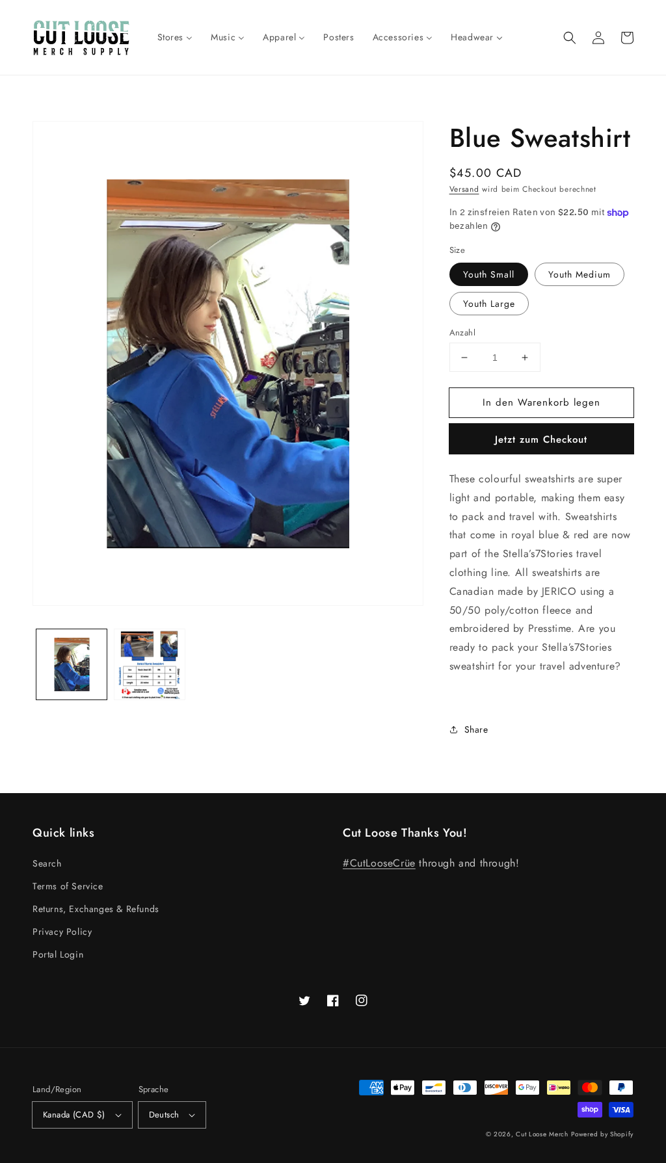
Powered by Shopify (602, 1134)
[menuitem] (175, 37)
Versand (464, 189)
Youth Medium (579, 274)
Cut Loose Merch (542, 1134)
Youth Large (489, 303)
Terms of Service (68, 886)
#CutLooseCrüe (379, 863)
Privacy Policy (62, 931)
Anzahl (462, 332)
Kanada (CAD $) (74, 1114)
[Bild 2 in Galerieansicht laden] (149, 664)
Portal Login (58, 954)
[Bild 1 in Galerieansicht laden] (71, 664)
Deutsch (164, 1114)
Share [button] (476, 729)
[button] (569, 37)
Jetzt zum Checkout (541, 439)
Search (47, 863)
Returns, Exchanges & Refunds (96, 908)
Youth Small (488, 274)
